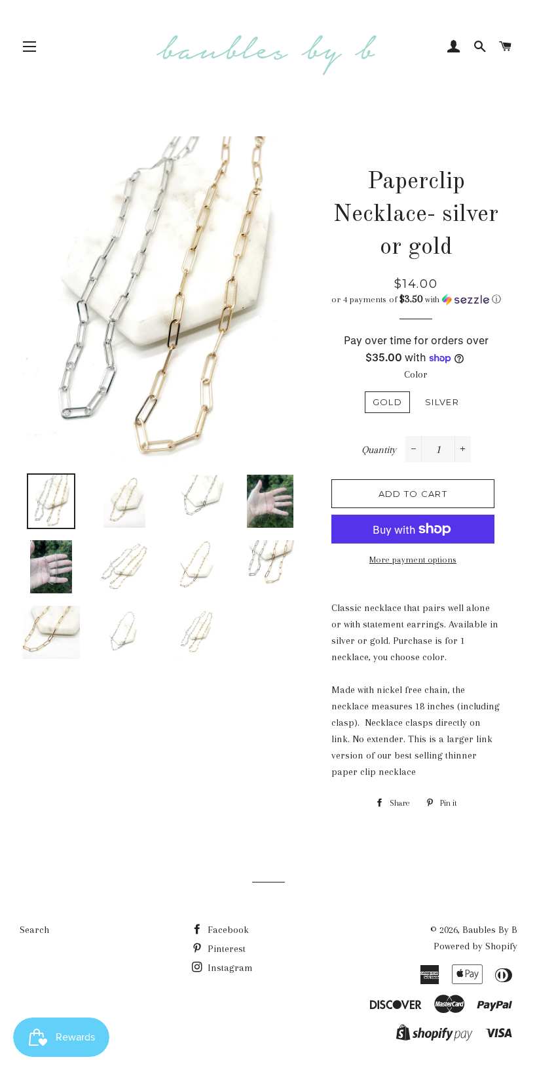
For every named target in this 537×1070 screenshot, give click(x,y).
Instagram (229, 968)
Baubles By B (489, 930)
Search (34, 930)
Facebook (227, 930)
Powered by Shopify (475, 946)
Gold (387, 402)
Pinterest (225, 949)
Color (416, 374)
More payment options (412, 560)
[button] (416, 299)
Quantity (378, 450)
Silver (442, 402)
